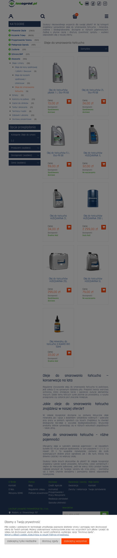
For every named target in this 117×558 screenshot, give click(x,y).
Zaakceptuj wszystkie (75, 541)
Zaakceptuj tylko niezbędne (21, 541)
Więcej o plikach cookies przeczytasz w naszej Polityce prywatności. (37, 534)
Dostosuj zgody (50, 541)
